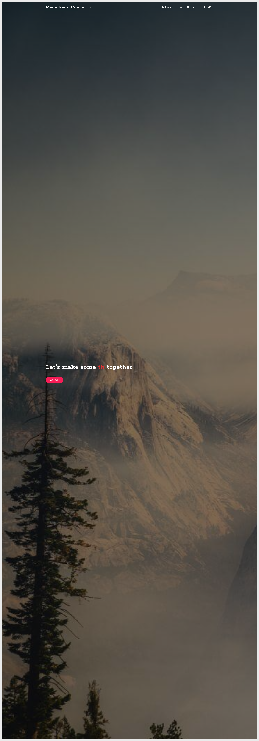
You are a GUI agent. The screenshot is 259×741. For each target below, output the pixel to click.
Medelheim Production (70, 7)
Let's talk (54, 380)
